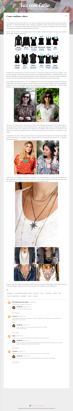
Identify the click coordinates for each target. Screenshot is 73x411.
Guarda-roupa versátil (13, 296)
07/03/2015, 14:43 (27, 306)
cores (41, 293)
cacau (13, 335)
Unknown (15, 316)
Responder (15, 313)
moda (29, 296)
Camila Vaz (19, 306)
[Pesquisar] (68, 3)
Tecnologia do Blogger (37, 405)
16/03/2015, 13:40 (26, 340)
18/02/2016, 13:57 (21, 351)
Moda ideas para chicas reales (20, 302)
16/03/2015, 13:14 (19, 335)
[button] (66, 16)
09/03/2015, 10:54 (22, 316)
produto (35, 296)
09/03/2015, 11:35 (26, 325)
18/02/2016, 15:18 (26, 355)
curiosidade (48, 293)
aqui (13, 24)
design (55, 293)
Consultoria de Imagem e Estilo (23, 293)
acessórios (10, 293)
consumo (35, 293)
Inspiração (23, 296)
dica (60, 293)
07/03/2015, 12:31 (32, 302)
